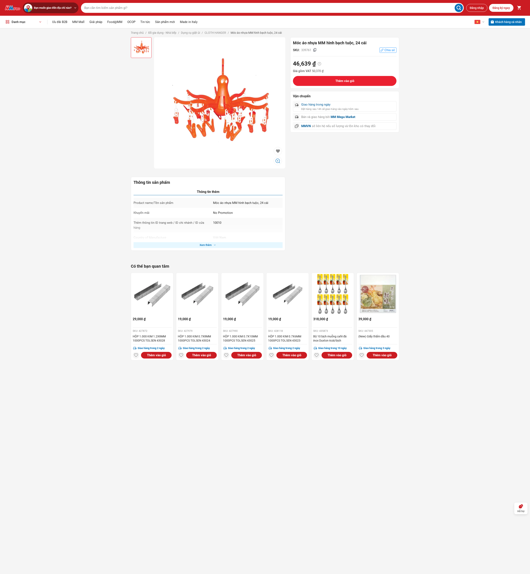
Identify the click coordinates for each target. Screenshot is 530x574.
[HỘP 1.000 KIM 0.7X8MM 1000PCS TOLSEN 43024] (197, 294)
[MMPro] (12, 8)
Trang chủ (137, 32)
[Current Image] (141, 47)
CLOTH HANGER (215, 32)
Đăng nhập (477, 8)
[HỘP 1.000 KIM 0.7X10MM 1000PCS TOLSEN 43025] (242, 294)
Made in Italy (189, 22)
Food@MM (114, 22)
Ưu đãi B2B (59, 22)
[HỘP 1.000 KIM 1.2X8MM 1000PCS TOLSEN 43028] (152, 294)
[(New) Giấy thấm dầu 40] (378, 294)
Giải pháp (95, 22)
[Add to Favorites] (278, 151)
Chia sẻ (389, 50)
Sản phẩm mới (165, 22)
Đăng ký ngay (501, 8)
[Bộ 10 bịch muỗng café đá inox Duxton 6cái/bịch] (333, 294)
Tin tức (145, 22)
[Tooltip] (319, 64)
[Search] (458, 7)
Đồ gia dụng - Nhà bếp (162, 32)
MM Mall (78, 22)
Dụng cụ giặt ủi (190, 32)
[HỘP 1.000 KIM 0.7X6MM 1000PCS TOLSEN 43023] (287, 294)
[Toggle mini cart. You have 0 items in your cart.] (519, 8)
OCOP (131, 22)
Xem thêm (206, 245)
